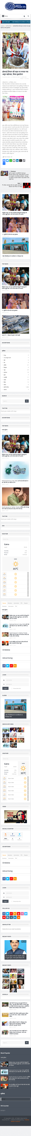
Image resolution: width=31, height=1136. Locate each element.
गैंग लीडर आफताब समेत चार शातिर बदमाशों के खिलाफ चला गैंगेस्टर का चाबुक (12, 185)
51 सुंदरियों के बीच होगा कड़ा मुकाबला (10, 234)
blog (5, 355)
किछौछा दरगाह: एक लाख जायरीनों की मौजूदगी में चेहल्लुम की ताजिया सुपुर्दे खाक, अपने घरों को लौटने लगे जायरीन (14, 213)
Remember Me (17, 688)
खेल (4, 360)
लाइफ (5, 379)
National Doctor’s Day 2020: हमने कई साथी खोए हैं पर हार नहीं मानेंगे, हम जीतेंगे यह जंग (15, 481)
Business (10, 603)
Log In (5, 688)
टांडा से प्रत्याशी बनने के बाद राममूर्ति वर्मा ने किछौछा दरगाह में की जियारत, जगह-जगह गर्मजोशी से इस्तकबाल (18, 1032)
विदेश (5, 382)
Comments (16, 603)
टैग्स (21, 603)
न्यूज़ (4, 370)
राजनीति (5, 377)
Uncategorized (7, 357)
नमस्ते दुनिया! (5, 429)
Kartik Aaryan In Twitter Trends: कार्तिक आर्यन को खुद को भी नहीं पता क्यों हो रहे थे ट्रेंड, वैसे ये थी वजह (15, 507)
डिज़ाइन (5, 367)
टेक (4, 362)
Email (27, 78)
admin (8, 77)
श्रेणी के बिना (24, 77)
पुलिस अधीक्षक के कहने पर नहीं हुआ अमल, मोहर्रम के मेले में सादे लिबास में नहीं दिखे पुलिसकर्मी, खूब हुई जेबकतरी (18, 1023)
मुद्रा (5, 375)
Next (19, 183)
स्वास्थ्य (5, 389)
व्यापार (5, 384)
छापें (22, 78)
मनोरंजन (5, 372)
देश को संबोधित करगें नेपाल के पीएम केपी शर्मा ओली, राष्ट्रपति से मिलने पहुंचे (18, 642)
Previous (13, 171)
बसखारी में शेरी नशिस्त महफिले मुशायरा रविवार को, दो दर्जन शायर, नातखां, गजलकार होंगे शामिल (18, 1014)
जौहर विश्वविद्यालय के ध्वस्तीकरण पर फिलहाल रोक (12, 256)
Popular (4, 603)
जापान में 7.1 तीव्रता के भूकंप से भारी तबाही (11, 335)
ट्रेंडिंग (5, 365)
